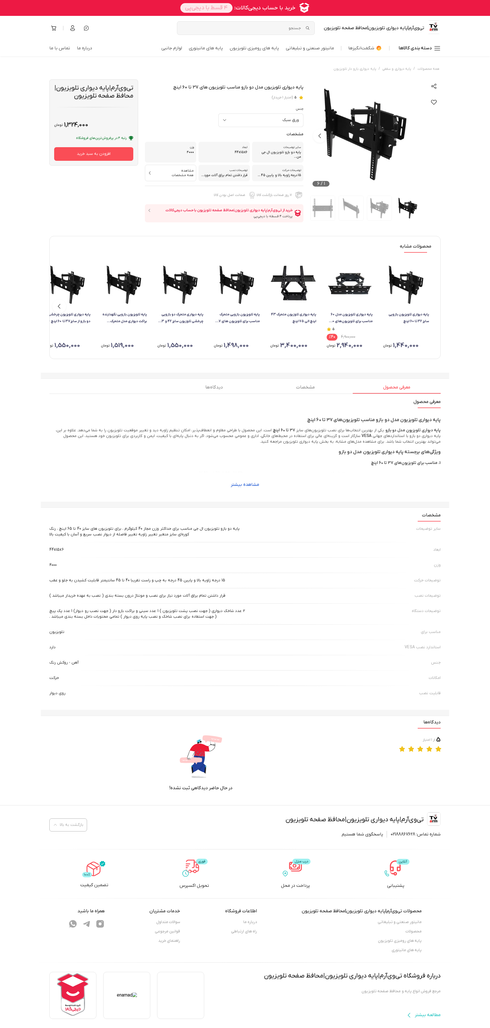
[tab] (397, 389)
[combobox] (260, 120)
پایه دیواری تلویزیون (300, 441)
